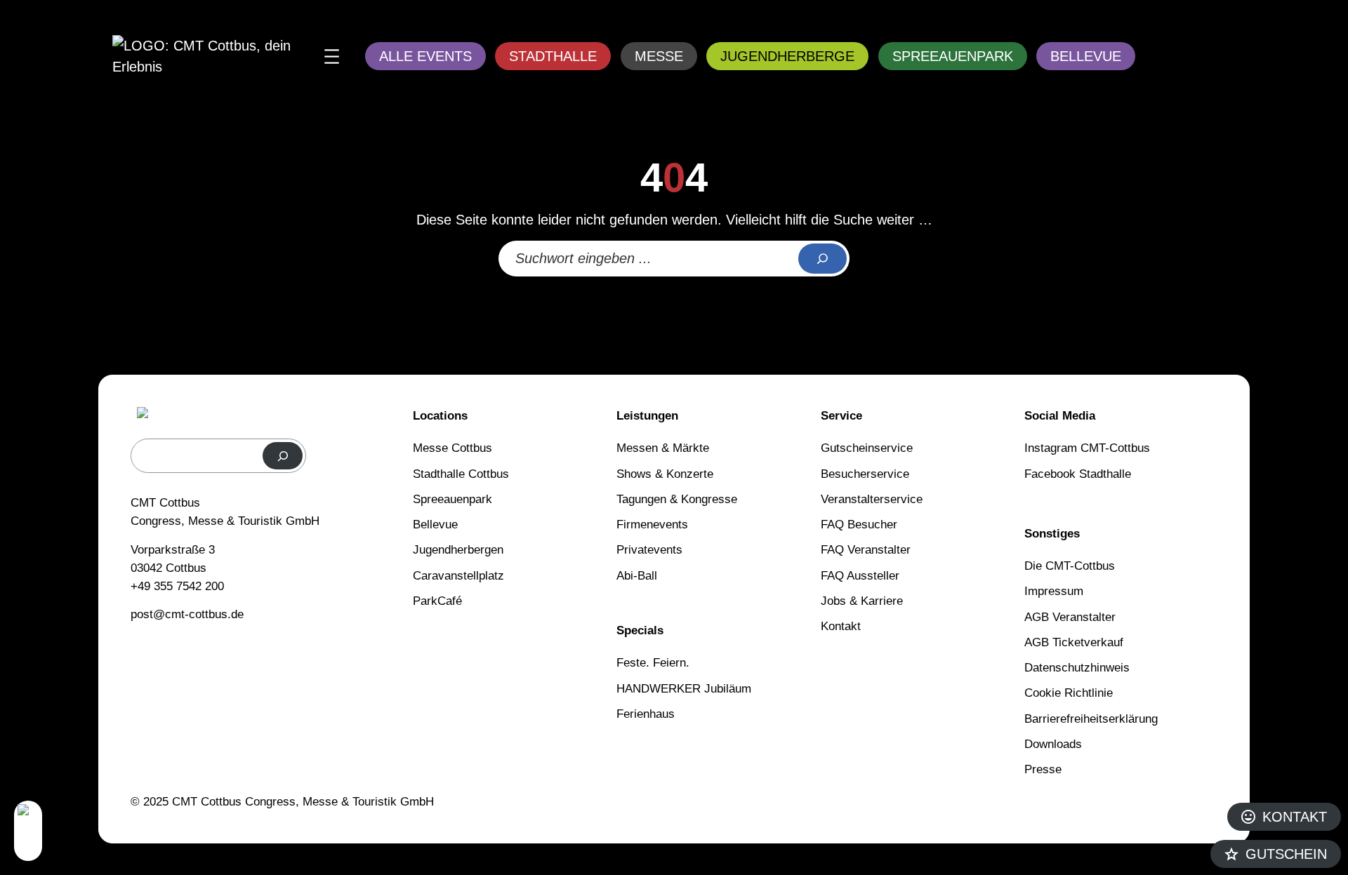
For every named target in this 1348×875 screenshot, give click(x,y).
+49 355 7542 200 (177, 586)
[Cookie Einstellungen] (28, 831)
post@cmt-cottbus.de (187, 614)
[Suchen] (283, 455)
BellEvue (1085, 56)
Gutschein (1286, 854)
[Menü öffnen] (331, 56)
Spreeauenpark (952, 56)
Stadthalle (553, 56)
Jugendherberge (787, 56)
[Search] (822, 258)
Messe (659, 56)
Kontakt (1294, 816)
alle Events (425, 56)
